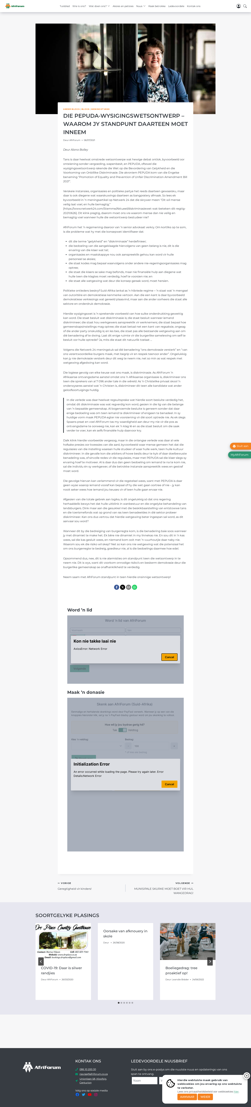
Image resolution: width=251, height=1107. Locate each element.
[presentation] (63, 941)
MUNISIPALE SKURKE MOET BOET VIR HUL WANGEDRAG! (163, 888)
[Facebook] (116, 587)
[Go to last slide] (41, 961)
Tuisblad (65, 6)
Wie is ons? (79, 6)
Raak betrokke (156, 6)
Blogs (85, 109)
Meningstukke (100, 109)
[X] (122, 587)
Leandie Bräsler (180, 979)
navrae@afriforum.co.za (94, 1074)
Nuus (139, 6)
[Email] (128, 587)
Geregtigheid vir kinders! (75, 886)
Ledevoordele (176, 6)
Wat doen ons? (98, 6)
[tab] (119, 1003)
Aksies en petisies (123, 6)
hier (236, 1091)
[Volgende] (210, 961)
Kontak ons (193, 6)
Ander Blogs (71, 109)
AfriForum (74, 140)
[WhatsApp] (134, 587)
